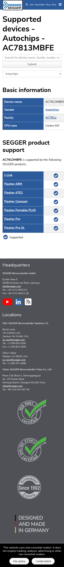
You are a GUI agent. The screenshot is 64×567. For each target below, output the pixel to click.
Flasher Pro (12, 219)
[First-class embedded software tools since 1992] (32, 486)
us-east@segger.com (13, 340)
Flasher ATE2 (13, 192)
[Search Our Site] (26, 4)
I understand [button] (43, 561)
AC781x (50, 117)
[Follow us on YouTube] (7, 301)
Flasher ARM (13, 184)
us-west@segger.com (13, 360)
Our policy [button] (19, 561)
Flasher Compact (15, 201)
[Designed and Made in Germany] (32, 524)
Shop (54, 5)
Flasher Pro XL (14, 227)
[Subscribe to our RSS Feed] (28, 302)
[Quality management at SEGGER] (32, 411)
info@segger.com (11, 286)
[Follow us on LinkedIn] (19, 301)
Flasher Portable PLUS (20, 210)
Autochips (52, 109)
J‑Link (8, 175)
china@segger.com (12, 386)
